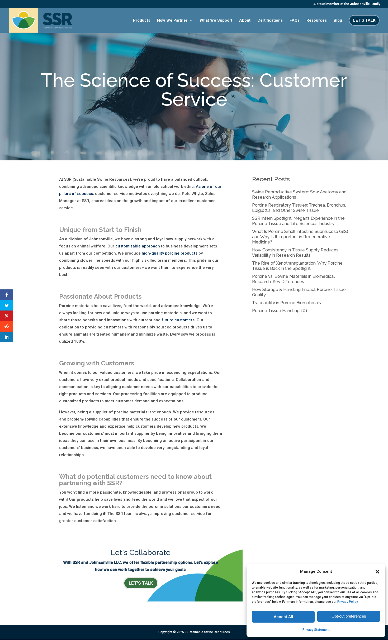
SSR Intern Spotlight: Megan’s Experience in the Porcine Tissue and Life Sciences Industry (298, 221)
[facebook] (6, 294)
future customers (178, 320)
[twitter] (6, 305)
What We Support (216, 20)
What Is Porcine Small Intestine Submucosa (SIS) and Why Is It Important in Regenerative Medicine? (300, 237)
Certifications (270, 20)
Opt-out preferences (349, 616)
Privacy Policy (347, 602)
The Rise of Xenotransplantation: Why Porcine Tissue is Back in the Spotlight (297, 266)
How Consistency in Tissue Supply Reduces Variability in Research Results (295, 252)
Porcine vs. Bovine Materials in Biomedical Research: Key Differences (293, 279)
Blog (338, 20)
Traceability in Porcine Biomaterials (286, 302)
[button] (377, 571)
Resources (316, 20)
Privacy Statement (316, 630)
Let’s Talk (364, 20)
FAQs (295, 20)
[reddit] (6, 326)
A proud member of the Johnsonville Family (346, 4)
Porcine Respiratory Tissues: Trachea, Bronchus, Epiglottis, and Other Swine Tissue (299, 208)
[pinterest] (6, 316)
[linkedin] (6, 337)
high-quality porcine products (169, 253)
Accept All (283, 616)
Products (141, 20)
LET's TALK (141, 583)
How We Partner (172, 20)
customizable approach (137, 246)
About (244, 20)
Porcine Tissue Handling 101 (279, 310)
